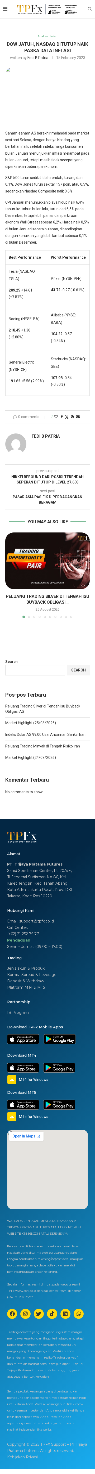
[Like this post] (56, 417)
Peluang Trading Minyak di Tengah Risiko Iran (42, 746)
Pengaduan (18, 940)
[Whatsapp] (79, 1314)
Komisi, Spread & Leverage (31, 974)
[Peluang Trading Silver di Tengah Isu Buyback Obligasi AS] (47, 560)
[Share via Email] (78, 417)
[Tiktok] (52, 1314)
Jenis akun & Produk (26, 968)
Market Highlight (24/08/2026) (30, 757)
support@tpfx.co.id (36, 921)
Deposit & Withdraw (25, 981)
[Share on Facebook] (62, 417)
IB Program (18, 1012)
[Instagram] (25, 1314)
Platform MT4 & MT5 (26, 987)
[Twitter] (39, 1314)
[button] (9, 575)
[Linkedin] (65, 1314)
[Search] (89, 9)
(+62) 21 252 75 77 (23, 933)
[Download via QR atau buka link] (23, 1039)
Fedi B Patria (37, 58)
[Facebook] (12, 1314)
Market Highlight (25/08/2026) (30, 723)
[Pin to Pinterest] (72, 417)
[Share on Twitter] (67, 417)
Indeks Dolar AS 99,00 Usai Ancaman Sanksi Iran (45, 734)
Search (11, 662)
